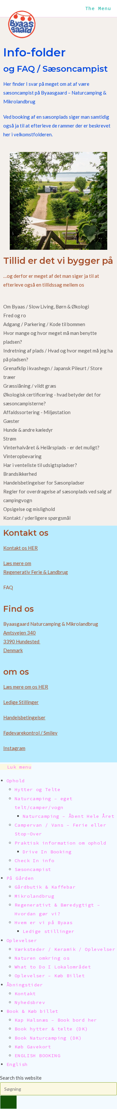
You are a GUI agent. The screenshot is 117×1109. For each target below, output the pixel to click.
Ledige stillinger (49, 931)
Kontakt (25, 994)
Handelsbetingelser (24, 717)
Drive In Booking (47, 852)
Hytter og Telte (37, 789)
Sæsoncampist (33, 869)
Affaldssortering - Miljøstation (37, 412)
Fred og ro (14, 315)
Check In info (34, 860)
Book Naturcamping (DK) (48, 1038)
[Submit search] (8, 1102)
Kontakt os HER (20, 548)
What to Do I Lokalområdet (53, 967)
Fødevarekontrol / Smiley (30, 733)
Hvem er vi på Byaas (44, 922)
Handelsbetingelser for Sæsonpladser (43, 483)
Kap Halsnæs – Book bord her (56, 1020)
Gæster (11, 421)
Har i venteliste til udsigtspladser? (40, 465)
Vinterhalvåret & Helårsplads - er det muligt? (51, 447)
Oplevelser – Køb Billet (50, 976)
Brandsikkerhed (20, 474)
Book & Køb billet (32, 1011)
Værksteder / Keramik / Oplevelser (65, 949)
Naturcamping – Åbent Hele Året (68, 816)
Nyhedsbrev (30, 1002)
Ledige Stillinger (21, 702)
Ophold (15, 781)
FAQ (8, 587)
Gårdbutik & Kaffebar (45, 887)
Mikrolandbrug (34, 896)
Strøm (9, 439)
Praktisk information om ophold (60, 843)
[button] (58, 306)
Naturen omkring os (42, 958)
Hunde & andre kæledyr (28, 430)
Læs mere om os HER (25, 687)
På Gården (20, 878)
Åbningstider (24, 985)
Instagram (14, 748)
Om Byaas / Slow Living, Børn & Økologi (46, 306)
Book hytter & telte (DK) (51, 1029)
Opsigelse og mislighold (29, 509)
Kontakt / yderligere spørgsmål (37, 518)
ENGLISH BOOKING (37, 1055)
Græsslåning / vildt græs (29, 386)
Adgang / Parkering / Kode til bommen (44, 324)
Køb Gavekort (33, 1047)
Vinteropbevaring (22, 456)
